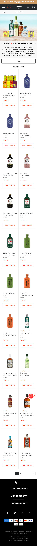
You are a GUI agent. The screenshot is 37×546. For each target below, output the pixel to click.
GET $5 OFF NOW (28, 276)
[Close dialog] (36, 263)
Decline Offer (27, 279)
